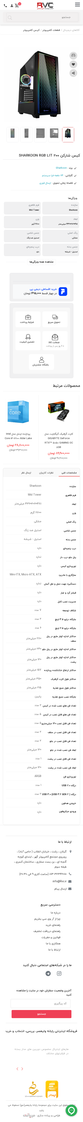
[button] (17, 1069)
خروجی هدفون (69, 803)
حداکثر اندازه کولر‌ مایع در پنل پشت (61, 660)
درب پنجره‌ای (69, 548)
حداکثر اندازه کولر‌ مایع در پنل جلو (59, 649)
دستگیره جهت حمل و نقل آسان (60, 584)
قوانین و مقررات (51, 937)
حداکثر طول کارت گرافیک (63, 679)
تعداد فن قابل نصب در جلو (63, 741)
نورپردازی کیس (68, 566)
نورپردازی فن (69, 776)
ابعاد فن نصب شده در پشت (62, 767)
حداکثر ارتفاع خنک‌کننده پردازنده (60, 670)
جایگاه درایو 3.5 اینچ (65, 619)
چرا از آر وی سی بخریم (47, 919)
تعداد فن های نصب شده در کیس (59, 705)
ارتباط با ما (64, 842)
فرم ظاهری (70, 495)
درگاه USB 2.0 (69, 785)
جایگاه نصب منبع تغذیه (64, 697)
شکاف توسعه (69, 610)
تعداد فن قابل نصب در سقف (62, 732)
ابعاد (74, 504)
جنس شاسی (70, 530)
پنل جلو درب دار (68, 557)
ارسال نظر (26, 473)
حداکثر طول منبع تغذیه (64, 688)
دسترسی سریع (50, 905)
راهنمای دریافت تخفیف (46, 931)
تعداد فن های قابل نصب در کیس (59, 714)
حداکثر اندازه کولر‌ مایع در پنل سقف (61, 639)
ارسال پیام (60, 889)
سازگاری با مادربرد (67, 575)
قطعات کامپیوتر (51, 30)
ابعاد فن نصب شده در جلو (63, 750)
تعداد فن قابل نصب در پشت (62, 759)
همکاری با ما (53, 943)
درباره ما (55, 913)
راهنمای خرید (53, 925)
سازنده (72, 486)
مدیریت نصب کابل (67, 601)
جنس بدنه (71, 539)
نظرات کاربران (46, 473)
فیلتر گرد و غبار (68, 592)
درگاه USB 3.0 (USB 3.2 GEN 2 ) (59, 794)
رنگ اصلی (71, 522)
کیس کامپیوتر (31, 30)
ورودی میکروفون (67, 811)
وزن (74, 513)
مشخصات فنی (69, 473)
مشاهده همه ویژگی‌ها (41, 262)
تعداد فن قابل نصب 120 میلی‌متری (59, 723)
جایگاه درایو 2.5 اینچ (65, 628)
